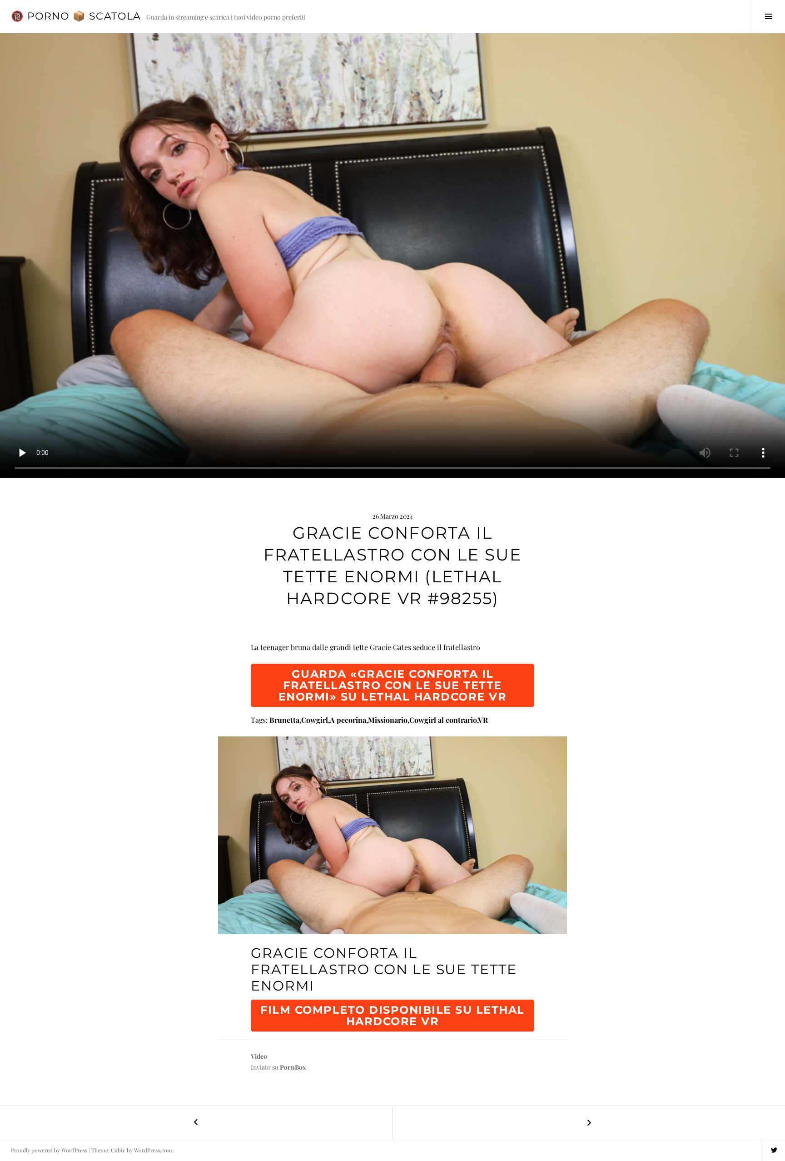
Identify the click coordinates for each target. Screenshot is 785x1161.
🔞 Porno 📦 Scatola (76, 16)
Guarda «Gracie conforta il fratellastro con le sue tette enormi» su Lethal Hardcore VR (392, 685)
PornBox (293, 1067)
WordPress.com (153, 1150)
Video (259, 1056)
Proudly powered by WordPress (49, 1150)
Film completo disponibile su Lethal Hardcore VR (392, 1015)
